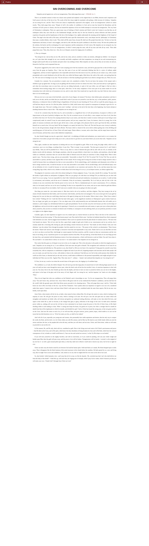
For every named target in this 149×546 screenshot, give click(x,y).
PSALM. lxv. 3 (90, 14)
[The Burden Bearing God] (146, 2)
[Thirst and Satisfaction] (138, 2)
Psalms (8, 2)
